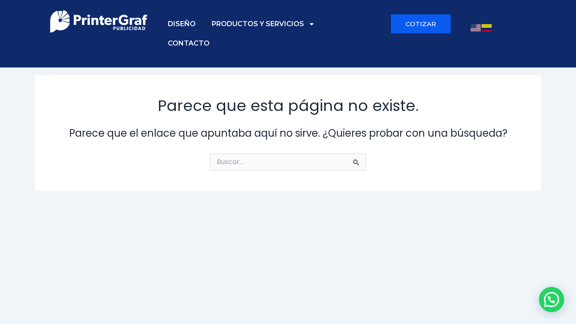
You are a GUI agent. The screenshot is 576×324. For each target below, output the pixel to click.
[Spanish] (487, 27)
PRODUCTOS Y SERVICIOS (258, 24)
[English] (476, 27)
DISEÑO (182, 24)
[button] (551, 299)
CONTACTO (189, 43)
